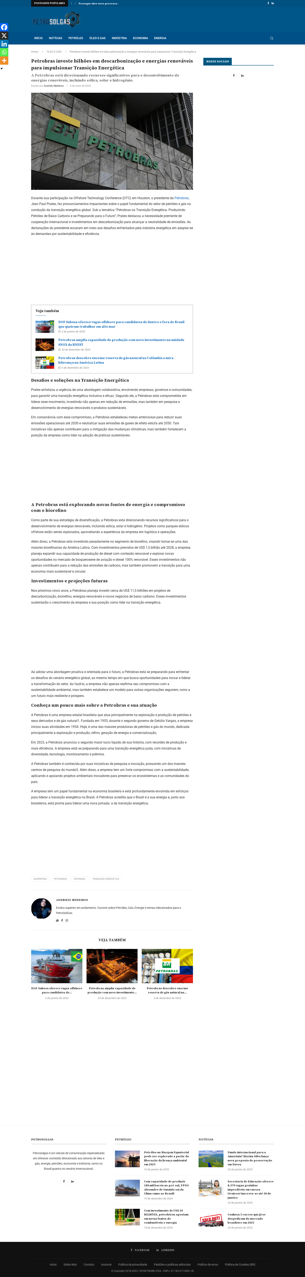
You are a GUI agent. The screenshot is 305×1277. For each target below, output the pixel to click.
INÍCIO (38, 38)
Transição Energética (105, 879)
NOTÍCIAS (55, 38)
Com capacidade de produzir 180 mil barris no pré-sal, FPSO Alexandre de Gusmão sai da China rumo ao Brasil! (166, 1188)
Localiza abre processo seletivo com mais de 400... (111, 3)
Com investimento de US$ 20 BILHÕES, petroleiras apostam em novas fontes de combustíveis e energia (166, 1217)
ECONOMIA (140, 38)
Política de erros (208, 1264)
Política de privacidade (132, 1264)
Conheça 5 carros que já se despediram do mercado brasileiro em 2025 (247, 1219)
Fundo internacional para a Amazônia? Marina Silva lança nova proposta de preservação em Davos (250, 1159)
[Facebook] (268, 3)
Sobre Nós (70, 1264)
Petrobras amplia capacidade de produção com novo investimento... (112, 991)
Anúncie (106, 1264)
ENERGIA (160, 38)
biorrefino (40, 879)
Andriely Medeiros (54, 85)
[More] (4, 60)
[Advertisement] (112, 270)
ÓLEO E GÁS (54, 51)
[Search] (272, 38)
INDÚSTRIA (119, 38)
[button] (71, 3)
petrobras (60, 879)
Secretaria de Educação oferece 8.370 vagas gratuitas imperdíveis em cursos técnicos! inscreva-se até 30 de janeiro (250, 1190)
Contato (89, 1264)
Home (34, 51)
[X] (4, 35)
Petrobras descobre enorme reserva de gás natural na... (167, 991)
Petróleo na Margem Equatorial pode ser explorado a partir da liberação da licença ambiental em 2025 (166, 1159)
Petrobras (181, 198)
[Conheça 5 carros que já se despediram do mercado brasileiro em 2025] (211, 1221)
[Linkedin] (273, 3)
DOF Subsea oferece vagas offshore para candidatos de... (56, 991)
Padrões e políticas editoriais (172, 1264)
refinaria (79, 879)
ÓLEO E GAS (97, 38)
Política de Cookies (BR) (240, 1264)
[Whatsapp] (4, 52)
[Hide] (1, 68)
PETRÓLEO (75, 38)
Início (53, 1264)
